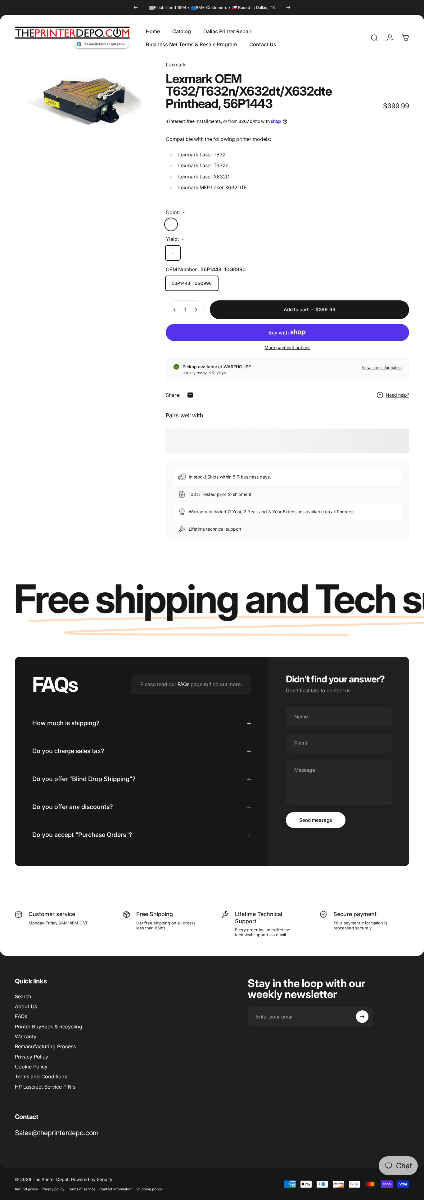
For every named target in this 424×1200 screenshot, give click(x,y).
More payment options (287, 347)
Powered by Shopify (91, 1179)
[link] (57, 1133)
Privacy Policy (31, 1057)
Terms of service (82, 1189)
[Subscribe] (362, 1016)
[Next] (288, 7)
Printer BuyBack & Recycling (48, 1026)
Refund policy (26, 1189)
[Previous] (135, 7)
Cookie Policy (31, 1066)
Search (23, 996)
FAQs (183, 684)
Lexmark (176, 64)
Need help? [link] (397, 395)
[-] (171, 224)
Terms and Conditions (41, 1077)
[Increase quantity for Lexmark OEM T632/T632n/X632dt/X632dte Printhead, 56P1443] (197, 310)
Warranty (25, 1036)
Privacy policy (53, 1189)
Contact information (116, 1189)
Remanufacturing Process (45, 1047)
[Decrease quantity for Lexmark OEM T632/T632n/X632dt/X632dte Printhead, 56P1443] (173, 310)
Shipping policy (149, 1189)
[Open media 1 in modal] (80, 104)
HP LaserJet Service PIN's (45, 1087)
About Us (26, 1006)
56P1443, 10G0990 (192, 283)
